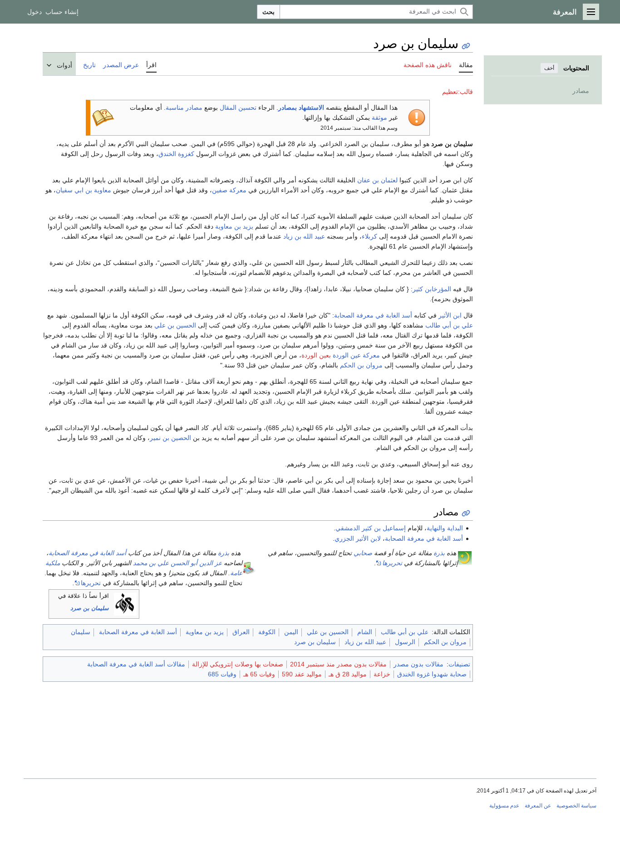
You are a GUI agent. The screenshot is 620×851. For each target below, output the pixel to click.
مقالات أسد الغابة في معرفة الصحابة (136, 664)
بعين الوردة (316, 355)
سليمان (80, 632)
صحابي (363, 553)
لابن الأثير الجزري (358, 538)
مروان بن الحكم (361, 365)
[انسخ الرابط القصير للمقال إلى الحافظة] (466, 46)
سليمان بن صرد (89, 608)
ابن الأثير (450, 315)
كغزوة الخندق (176, 153)
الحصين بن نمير (170, 437)
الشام (364, 632)
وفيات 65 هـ (259, 674)
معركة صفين (229, 190)
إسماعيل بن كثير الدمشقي (370, 528)
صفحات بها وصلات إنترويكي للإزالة (237, 664)
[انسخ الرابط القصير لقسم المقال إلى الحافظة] (466, 513)
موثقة (379, 117)
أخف (549, 68)
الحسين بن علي (175, 325)
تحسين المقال (238, 107)
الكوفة (267, 632)
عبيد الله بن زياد (304, 236)
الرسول (405, 642)
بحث (268, 11)
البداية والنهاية (445, 528)
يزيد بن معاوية (234, 226)
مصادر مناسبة (184, 107)
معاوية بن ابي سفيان (83, 190)
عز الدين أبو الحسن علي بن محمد (177, 563)
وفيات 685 (222, 674)
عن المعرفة (538, 805)
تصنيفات (459, 664)
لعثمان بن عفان (377, 180)
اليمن (291, 632)
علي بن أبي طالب (449, 325)
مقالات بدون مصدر (418, 664)
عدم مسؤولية (504, 805)
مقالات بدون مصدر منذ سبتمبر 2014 (338, 664)
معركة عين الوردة (356, 355)
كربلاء (369, 236)
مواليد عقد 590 (302, 674)
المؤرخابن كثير (432, 289)
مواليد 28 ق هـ (348, 674)
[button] (591, 12)
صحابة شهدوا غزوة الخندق (432, 674)
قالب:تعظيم (457, 91)
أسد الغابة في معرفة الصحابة (373, 315)
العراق (241, 632)
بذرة (439, 553)
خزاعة (382, 674)
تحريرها (392, 563)
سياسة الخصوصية (576, 805)
